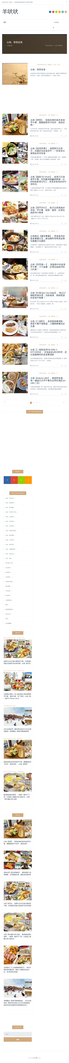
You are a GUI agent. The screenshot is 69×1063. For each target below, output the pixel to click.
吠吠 (40, 1058)
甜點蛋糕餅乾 (8, 609)
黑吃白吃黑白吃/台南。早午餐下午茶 (14, 670)
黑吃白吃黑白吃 (49, 45)
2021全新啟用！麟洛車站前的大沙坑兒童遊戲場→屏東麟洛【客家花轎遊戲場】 (17, 730)
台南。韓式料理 (9, 544)
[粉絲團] (50, 12)
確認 (18, 1039)
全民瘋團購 (8, 623)
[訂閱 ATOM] (63, 12)
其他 (6, 618)
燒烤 (6, 604)
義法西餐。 (8, 586)
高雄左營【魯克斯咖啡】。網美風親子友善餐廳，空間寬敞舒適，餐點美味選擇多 (17, 874)
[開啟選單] (66, 12)
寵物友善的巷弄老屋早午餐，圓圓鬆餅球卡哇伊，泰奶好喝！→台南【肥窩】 (17, 763)
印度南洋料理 (8, 581)
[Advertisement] (34, 98)
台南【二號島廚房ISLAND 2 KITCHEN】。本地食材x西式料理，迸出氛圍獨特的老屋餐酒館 (48, 352)
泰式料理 (7, 572)
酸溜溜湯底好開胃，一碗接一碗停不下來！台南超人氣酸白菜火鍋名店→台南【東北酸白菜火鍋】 (17, 797)
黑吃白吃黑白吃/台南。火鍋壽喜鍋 (13, 771)
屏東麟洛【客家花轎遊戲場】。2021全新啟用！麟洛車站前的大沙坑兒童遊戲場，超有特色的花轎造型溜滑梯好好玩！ (17, 1003)
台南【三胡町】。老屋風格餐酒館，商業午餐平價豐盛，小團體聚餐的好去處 (47, 323)
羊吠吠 (10, 12)
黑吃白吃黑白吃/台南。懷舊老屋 (13, 738)
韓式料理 (7, 595)
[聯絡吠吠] (56, 12)
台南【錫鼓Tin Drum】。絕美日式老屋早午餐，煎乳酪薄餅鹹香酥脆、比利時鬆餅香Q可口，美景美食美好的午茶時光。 (48, 180)
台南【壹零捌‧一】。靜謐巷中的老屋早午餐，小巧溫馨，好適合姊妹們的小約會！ (47, 267)
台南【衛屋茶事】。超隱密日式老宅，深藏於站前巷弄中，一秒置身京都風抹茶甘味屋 (47, 150)
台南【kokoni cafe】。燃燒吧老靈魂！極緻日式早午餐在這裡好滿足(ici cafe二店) (47, 380)
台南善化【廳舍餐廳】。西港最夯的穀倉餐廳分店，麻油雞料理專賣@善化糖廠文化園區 (47, 238)
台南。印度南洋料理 (10, 530)
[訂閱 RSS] (59, 12)
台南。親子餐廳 (9, 507)
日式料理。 (8, 577)
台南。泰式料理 (9, 521)
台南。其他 (8, 558)
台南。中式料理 (9, 540)
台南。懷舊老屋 (58, 45)
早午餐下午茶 (8, 563)
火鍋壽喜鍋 (8, 600)
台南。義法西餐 (9, 535)
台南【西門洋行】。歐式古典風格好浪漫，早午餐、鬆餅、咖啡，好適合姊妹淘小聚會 (47, 210)
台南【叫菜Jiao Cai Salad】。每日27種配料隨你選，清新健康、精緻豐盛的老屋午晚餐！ (48, 295)
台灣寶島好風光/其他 (10, 705)
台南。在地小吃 (9, 498)
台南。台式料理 (9, 516)
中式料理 (7, 591)
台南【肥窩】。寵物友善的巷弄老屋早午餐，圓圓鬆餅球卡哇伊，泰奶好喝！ (47, 122)
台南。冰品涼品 (9, 553)
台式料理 (7, 567)
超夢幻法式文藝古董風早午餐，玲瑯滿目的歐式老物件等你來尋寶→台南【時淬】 (17, 662)
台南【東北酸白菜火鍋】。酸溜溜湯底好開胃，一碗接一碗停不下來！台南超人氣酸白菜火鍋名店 (17, 937)
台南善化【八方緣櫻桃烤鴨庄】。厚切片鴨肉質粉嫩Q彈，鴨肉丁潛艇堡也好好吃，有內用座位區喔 (17, 970)
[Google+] (53, 12)
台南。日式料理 (9, 526)
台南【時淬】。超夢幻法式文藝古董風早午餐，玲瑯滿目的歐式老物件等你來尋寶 (17, 905)
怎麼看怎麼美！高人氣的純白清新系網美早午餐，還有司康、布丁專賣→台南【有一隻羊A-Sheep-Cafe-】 (17, 696)
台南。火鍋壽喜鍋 (10, 549)
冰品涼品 (7, 614)
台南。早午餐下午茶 (10, 512)
